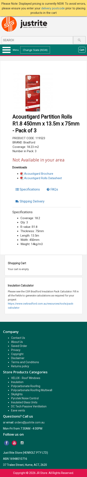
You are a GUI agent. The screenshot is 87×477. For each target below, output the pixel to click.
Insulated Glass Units (24, 402)
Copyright (17, 354)
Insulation (17, 382)
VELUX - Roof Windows (25, 378)
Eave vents (18, 410)
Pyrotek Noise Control (25, 398)
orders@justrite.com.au (30, 422)
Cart (82, 50)
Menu (16, 49)
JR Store (41, 473)
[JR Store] (26, 24)
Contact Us (18, 337)
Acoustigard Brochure (38, 174)
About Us (17, 341)
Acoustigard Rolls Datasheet (43, 178)
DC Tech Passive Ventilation (29, 406)
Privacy (15, 350)
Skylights (17, 394)
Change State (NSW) (35, 50)
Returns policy (20, 366)
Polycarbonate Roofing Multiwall (31, 390)
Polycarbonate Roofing (25, 386)
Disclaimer (17, 358)
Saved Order (19, 346)
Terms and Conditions (25, 362)
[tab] (27, 189)
